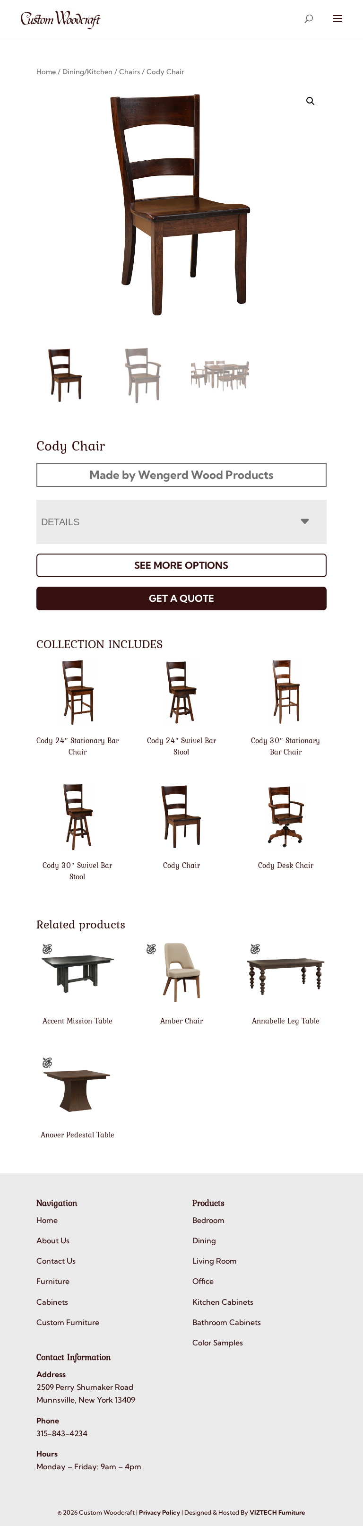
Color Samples (217, 1342)
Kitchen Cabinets (222, 1302)
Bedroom (208, 1220)
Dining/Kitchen (87, 71)
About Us (52, 1240)
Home (46, 71)
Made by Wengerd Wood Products (181, 475)
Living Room (214, 1261)
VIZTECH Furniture (277, 1512)
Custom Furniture (67, 1322)
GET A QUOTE (181, 598)
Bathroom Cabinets (226, 1322)
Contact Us (56, 1261)
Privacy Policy (159, 1512)
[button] (310, 101)
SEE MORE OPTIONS (181, 565)
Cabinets (52, 1302)
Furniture (52, 1281)
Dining (204, 1240)
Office (203, 1281)
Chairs (129, 71)
